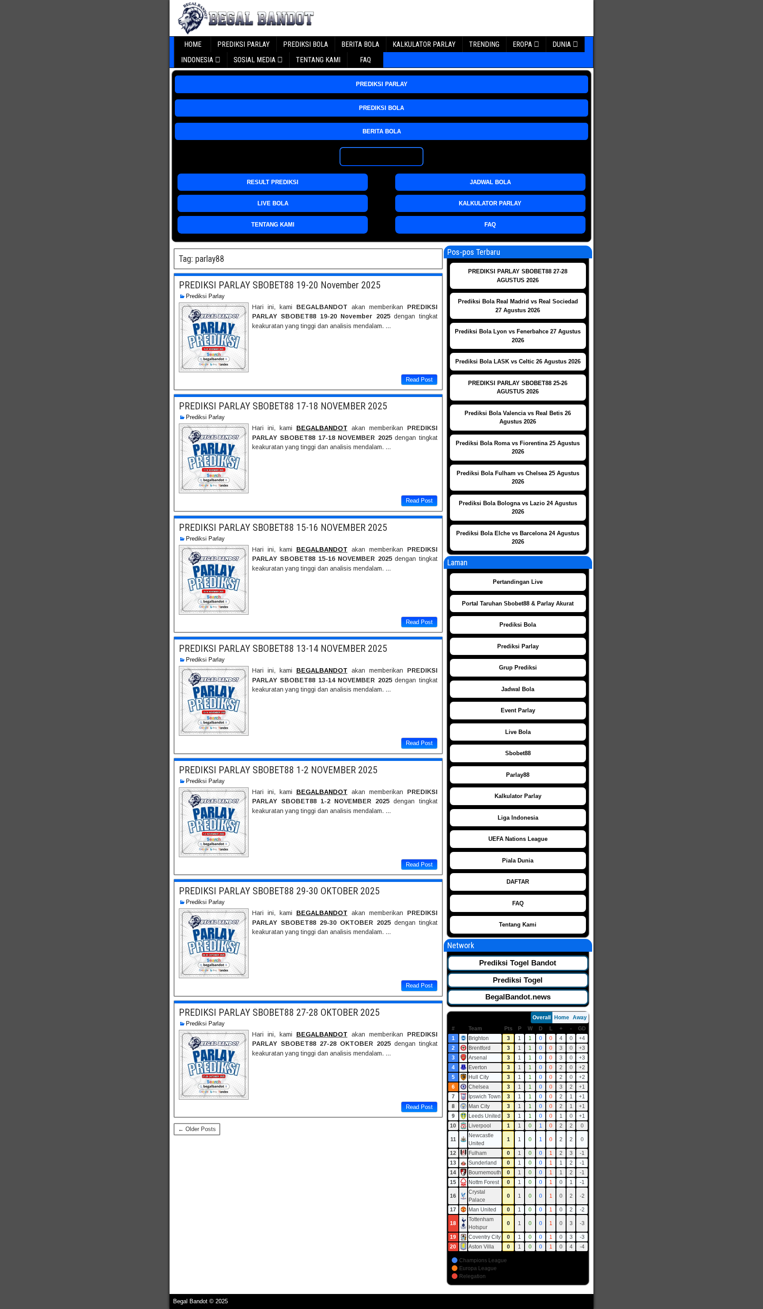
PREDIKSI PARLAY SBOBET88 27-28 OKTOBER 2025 (279, 1012)
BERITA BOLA (360, 44)
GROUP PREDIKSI (382, 156)
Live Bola (518, 732)
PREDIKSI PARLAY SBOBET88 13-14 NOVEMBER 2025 (283, 648)
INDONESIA (197, 60)
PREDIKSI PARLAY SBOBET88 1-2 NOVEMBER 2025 (278, 770)
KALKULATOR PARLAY (424, 44)
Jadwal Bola (517, 689)
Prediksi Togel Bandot (517, 963)
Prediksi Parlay (205, 296)
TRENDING (484, 44)
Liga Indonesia (518, 817)
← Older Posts (197, 1129)
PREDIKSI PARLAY (243, 44)
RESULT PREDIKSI (272, 182)
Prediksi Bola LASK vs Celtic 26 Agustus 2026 (518, 361)
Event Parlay (518, 710)
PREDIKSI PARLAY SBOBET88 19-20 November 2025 (280, 285)
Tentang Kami (517, 924)
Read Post (419, 379)
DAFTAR (517, 881)
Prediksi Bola (517, 624)
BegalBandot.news (518, 997)
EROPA (522, 44)
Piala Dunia (517, 860)
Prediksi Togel (518, 980)
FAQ (365, 60)
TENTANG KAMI (318, 60)
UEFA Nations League (518, 839)
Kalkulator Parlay (518, 796)
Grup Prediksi (518, 667)
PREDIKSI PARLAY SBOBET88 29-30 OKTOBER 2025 (279, 891)
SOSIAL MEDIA (255, 60)
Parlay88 (517, 775)
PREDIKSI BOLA (305, 44)
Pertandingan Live (518, 582)
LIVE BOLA (272, 203)
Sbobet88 (518, 753)
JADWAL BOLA (490, 182)
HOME (192, 44)
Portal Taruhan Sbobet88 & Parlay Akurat (518, 603)
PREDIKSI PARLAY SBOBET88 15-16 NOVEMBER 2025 (283, 527)
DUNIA (561, 44)
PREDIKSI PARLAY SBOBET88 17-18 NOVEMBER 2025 (283, 406)
